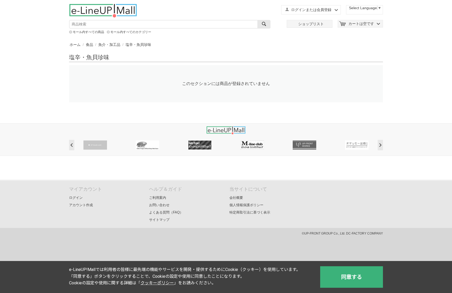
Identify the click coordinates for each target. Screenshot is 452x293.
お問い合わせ (159, 205)
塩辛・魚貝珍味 (138, 44)
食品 (89, 44)
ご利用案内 (157, 198)
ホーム (75, 44)
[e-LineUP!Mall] (103, 10)
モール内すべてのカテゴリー (130, 32)
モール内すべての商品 (88, 32)
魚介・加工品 (109, 44)
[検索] (263, 24)
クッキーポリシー (157, 282)
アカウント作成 (81, 205)
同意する (351, 277)
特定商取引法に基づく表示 (249, 212)
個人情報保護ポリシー (246, 205)
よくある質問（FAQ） (166, 212)
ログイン (76, 198)
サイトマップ (159, 220)
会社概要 (236, 198)
